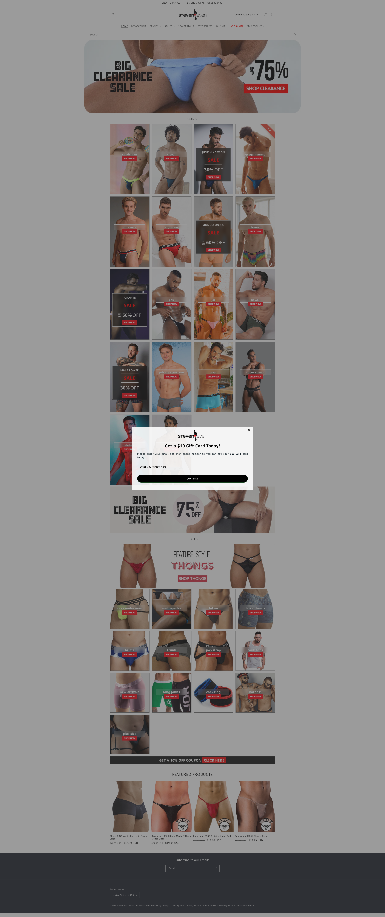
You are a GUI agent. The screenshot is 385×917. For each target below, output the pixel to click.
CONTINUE (192, 478)
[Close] (249, 430)
